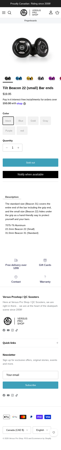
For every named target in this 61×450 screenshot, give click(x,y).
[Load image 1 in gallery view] (30, 48)
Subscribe (30, 385)
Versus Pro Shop (16, 438)
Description (12, 197)
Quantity (8, 140)
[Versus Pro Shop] (30, 12)
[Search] (11, 12)
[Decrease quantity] (6, 147)
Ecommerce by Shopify (41, 438)
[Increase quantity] (19, 147)
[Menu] (3, 12)
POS (26, 438)
